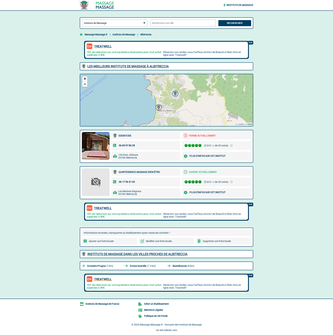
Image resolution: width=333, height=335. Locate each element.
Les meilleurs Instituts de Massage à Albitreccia (128, 66)
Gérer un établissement (156, 303)
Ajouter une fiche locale (101, 241)
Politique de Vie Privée (156, 316)
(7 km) (100, 266)
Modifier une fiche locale (159, 241)
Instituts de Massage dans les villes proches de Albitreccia (137, 254)
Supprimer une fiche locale (217, 241)
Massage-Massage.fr (96, 34)
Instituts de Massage (240, 5)
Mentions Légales (153, 309)
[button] (174, 93)
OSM (249, 124)
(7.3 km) (143, 266)
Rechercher (234, 23)
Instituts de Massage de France (102, 303)
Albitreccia (145, 34)
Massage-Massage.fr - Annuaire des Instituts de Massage (171, 324)
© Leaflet (239, 124)
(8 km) (183, 266)
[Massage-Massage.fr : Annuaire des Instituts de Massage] (101, 5)
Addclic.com (170, 330)
